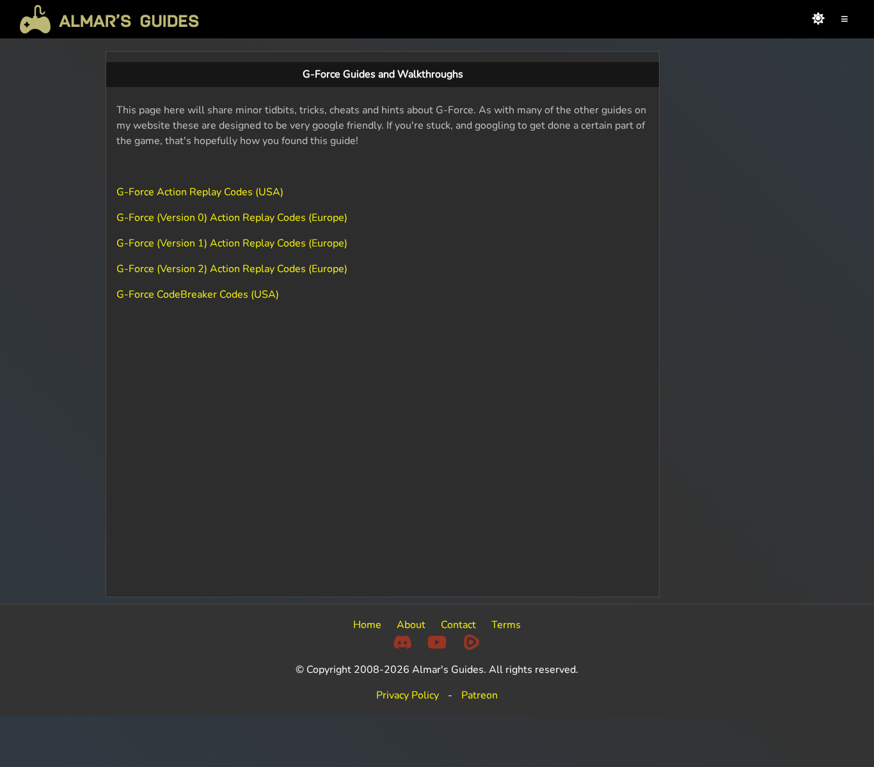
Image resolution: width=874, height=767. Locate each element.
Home (367, 625)
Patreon (479, 695)
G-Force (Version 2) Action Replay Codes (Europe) (231, 269)
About (411, 625)
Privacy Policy (407, 695)
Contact (458, 625)
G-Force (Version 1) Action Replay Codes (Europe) (231, 243)
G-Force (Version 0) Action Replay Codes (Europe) (231, 218)
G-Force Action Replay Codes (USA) (199, 192)
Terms (506, 625)
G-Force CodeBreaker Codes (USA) (197, 294)
